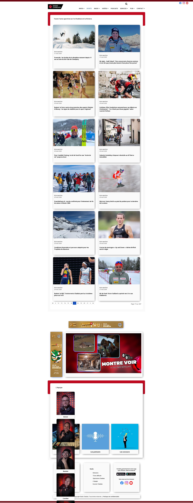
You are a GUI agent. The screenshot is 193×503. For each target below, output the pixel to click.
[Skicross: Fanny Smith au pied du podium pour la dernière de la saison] (119, 179)
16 (71, 303)
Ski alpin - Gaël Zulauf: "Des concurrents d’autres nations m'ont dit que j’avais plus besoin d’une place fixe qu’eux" (118, 62)
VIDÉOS (104, 8)
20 (84, 303)
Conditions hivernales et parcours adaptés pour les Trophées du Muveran (71, 248)
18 (77, 303)
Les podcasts (95, 452)
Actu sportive (58, 51)
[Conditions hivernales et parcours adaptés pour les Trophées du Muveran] (74, 226)
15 (68, 303)
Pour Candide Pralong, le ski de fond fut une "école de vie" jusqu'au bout (72, 156)
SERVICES (123, 8)
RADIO (96, 8)
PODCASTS (114, 8)
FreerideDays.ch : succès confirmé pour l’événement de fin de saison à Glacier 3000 (73, 202)
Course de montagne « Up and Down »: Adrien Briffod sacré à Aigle (117, 248)
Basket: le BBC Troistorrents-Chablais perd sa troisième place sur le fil (73, 294)
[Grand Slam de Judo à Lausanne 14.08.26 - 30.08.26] (96, 324)
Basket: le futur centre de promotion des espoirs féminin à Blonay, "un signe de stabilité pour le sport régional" (73, 108)
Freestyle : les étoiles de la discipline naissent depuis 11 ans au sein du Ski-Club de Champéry (73, 58)
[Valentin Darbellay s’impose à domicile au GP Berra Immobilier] (119, 133)
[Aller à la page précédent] (55, 303)
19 (81, 303)
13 (61, 303)
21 (87, 303)
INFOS (81, 8)
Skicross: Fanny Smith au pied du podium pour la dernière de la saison (118, 202)
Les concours (125, 452)
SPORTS (89, 8)
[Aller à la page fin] (93, 303)
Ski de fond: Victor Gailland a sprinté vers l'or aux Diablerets (116, 294)
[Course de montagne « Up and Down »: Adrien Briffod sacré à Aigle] (119, 227)
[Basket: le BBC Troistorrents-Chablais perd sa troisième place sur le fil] (74, 271)
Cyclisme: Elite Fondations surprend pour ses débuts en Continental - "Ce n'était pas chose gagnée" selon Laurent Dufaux (118, 109)
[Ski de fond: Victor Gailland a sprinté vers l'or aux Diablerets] (119, 272)
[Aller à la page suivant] (90, 303)
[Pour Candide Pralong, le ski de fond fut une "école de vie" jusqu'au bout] (74, 134)
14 (65, 303)
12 (58, 303)
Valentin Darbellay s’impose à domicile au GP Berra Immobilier (116, 156)
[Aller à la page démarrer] (52, 303)
